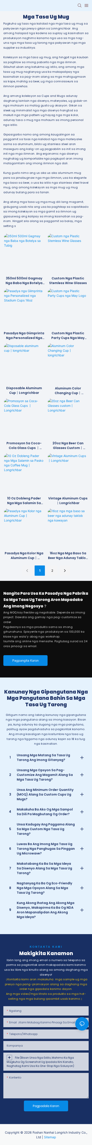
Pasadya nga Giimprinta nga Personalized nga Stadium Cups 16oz (24, 335)
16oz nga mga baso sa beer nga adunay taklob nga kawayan (68, 555)
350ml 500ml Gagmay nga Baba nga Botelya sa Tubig (24, 280)
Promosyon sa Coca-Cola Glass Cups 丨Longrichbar (24, 445)
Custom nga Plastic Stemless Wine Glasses (68, 280)
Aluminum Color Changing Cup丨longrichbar (68, 390)
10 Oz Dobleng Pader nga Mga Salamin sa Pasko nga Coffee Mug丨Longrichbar (24, 500)
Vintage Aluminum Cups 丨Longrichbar (68, 500)
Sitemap (50, 1137)
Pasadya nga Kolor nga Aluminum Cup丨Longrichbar (24, 555)
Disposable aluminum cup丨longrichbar (24, 390)
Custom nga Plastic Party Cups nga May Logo (67, 335)
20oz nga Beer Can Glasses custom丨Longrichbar (68, 445)
